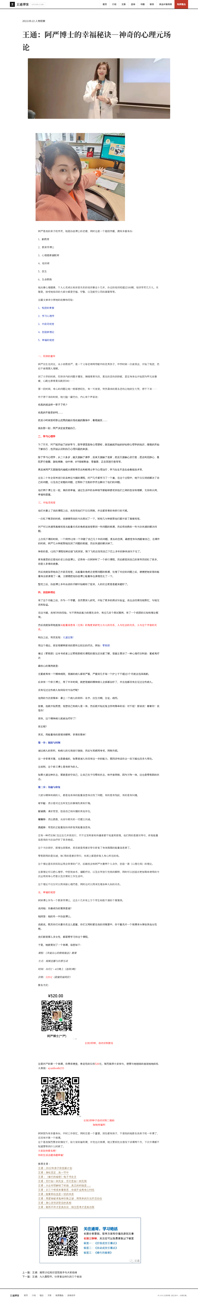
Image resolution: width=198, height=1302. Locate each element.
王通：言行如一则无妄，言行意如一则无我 (62, 1181)
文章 (123, 4)
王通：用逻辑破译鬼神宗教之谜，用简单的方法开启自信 (70, 1198)
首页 (105, 4)
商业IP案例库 (165, 4)
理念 (42, 1295)
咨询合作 (71, 1295)
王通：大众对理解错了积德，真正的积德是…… (64, 1185)
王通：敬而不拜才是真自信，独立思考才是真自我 (66, 1207)
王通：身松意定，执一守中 (53, 1172)
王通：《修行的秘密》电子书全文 (57, 1176)
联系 (152, 4)
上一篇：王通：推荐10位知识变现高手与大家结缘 (49, 1272)
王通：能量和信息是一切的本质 (56, 1194)
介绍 (114, 4)
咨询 (133, 4)
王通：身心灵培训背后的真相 (54, 1202)
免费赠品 (181, 4)
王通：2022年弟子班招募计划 (55, 1168)
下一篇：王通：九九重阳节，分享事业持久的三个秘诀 (52, 1276)
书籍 (142, 4)
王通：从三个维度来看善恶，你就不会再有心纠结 (66, 1189)
